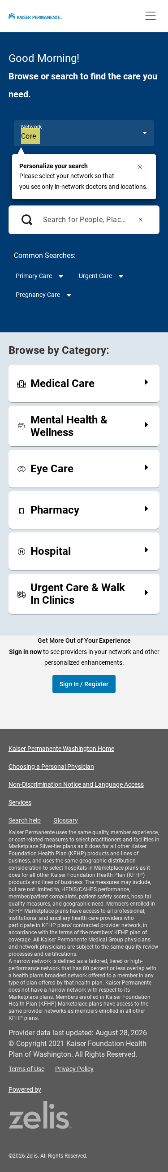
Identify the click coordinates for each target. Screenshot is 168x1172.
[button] (139, 167)
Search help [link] (25, 820)
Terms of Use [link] (26, 1068)
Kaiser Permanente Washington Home (61, 748)
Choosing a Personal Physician (51, 766)
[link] (84, 510)
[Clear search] (141, 219)
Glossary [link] (65, 820)
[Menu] (150, 16)
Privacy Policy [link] (74, 1068)
